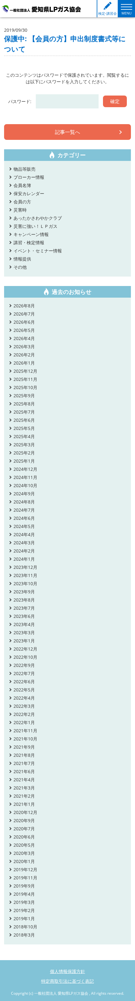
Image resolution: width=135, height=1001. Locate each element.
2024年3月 (24, 543)
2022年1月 (24, 722)
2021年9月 (24, 747)
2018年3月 (24, 935)
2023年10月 (25, 583)
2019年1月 (24, 918)
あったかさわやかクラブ (38, 218)
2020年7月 (24, 829)
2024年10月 (25, 485)
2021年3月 (24, 788)
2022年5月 (24, 690)
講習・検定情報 (29, 242)
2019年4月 (24, 894)
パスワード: (20, 101)
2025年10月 (25, 387)
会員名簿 (22, 185)
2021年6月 (24, 771)
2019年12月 (25, 869)
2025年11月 (25, 379)
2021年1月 (24, 804)
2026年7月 (24, 314)
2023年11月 (25, 575)
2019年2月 (24, 910)
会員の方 (22, 202)
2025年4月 (24, 436)
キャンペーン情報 (31, 234)
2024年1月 (24, 559)
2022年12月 (25, 649)
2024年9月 (24, 494)
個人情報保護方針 (67, 971)
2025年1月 (24, 461)
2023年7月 (24, 608)
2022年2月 (24, 714)
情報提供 (22, 259)
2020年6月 (24, 837)
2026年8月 (24, 306)
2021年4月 (24, 780)
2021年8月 (24, 755)
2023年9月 (24, 592)
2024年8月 (24, 502)
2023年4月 (24, 624)
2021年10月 (25, 739)
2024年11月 (25, 477)
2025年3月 (24, 445)
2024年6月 (24, 518)
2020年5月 (24, 845)
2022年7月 (24, 673)
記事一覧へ (67, 132)
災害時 (20, 210)
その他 (20, 267)
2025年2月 (24, 453)
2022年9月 (24, 665)
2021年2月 (24, 796)
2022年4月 (24, 698)
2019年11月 (25, 878)
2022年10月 (25, 657)
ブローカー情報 (29, 177)
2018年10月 (25, 927)
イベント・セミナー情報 (38, 251)
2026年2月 (24, 355)
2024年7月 (24, 510)
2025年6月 (24, 420)
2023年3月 (24, 632)
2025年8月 (24, 404)
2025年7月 (24, 412)
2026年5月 (24, 330)
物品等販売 (24, 169)
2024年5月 (24, 526)
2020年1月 (24, 861)
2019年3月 (24, 902)
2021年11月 (25, 731)
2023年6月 (24, 616)
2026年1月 (24, 363)
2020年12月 (25, 812)
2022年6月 (24, 682)
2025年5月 (24, 428)
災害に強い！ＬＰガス (35, 226)
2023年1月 (24, 641)
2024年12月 (25, 469)
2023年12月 (25, 567)
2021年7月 (24, 763)
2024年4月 (24, 534)
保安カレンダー (29, 193)
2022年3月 (24, 706)
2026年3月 (24, 346)
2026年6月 (24, 322)
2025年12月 (25, 371)
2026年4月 (24, 338)
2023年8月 (24, 600)
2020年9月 (24, 820)
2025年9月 (24, 396)
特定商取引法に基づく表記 (67, 981)
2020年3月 (24, 853)
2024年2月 (24, 551)
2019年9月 (24, 886)
